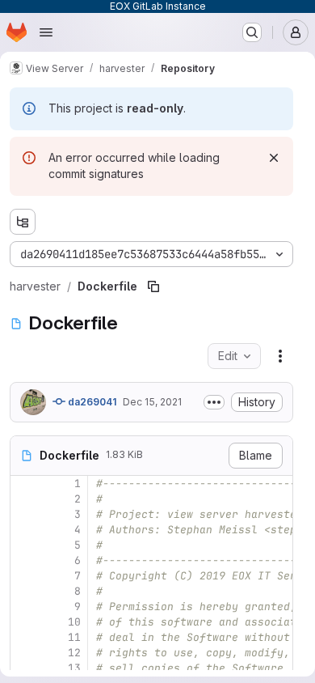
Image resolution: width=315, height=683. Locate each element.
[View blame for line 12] (24, 652)
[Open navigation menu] (46, 32)
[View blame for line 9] (24, 606)
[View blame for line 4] (24, 529)
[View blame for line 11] (24, 637)
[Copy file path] (153, 286)
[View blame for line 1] (24, 483)
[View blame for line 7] (24, 575)
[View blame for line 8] (24, 591)
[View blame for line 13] (24, 668)
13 (74, 668)
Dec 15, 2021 (152, 402)
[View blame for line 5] (24, 545)
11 (74, 637)
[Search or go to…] (252, 32)
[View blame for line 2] (24, 499)
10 (74, 622)
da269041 (90, 402)
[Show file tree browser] (23, 222)
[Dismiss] (274, 158)
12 (74, 653)
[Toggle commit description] (214, 402)
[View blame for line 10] (24, 622)
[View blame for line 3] (24, 514)
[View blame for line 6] (24, 560)
